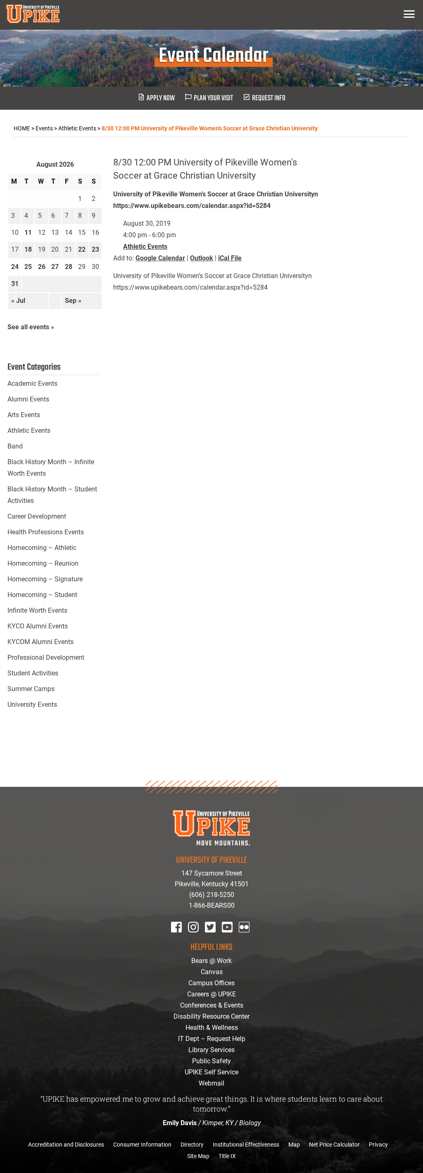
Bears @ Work (211, 961)
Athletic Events (145, 246)
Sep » (73, 300)
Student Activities (32, 673)
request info (268, 98)
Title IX (227, 1156)
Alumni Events (28, 399)
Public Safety (211, 1061)
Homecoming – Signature (45, 579)
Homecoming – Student (42, 595)
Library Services (211, 1050)
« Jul (18, 300)
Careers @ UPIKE (211, 994)
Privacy (378, 1144)
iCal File (230, 258)
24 (15, 267)
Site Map (198, 1156)
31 (15, 284)
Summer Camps (31, 689)
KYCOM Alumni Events (40, 642)
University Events (32, 704)
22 (82, 249)
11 (28, 232)
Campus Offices (211, 983)
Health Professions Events (45, 532)
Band (15, 446)
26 (41, 267)
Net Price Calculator (334, 1144)
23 (95, 249)
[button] (409, 14)
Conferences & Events (211, 1005)
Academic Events (32, 383)
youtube (233, 938)
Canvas (212, 972)
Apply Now (161, 98)
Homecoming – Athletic (41, 548)
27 (55, 267)
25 (28, 267)
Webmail (211, 1083)
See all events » (30, 327)
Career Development (36, 516)
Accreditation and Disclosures (66, 1144)
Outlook (201, 258)
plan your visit (213, 98)
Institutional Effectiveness (246, 1144)
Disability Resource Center (211, 1016)
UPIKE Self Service (211, 1072)
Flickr (246, 938)
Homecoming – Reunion (42, 563)
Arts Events (23, 415)
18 (28, 249)
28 (68, 267)
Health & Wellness (211, 1027)
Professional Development (45, 657)
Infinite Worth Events (37, 610)
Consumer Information (142, 1144)
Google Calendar (160, 258)
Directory (192, 1144)
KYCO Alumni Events (37, 626)
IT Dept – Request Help (211, 1039)
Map (294, 1144)
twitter (213, 938)
